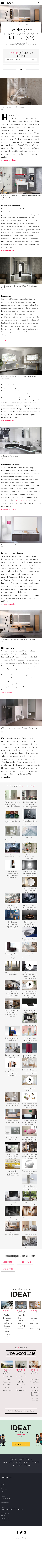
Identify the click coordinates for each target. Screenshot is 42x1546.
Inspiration (21, 1312)
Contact (35, 1462)
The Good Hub (5, 1518)
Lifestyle (17, 24)
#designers (7, 1262)
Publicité (26, 1462)
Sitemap (27, 1465)
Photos (3, 1496)
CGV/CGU (29, 1459)
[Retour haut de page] (39, 1468)
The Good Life (5, 1513)
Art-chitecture (5, 1489)
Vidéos (3, 1494)
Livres (2, 1507)
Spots (7, 1312)
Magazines (4, 1505)
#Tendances (8, 1269)
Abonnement (17, 1465)
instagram (25, 1532)
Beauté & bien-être (7, 1372)
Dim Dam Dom (5, 1520)
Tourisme (3, 1486)
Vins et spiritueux (21, 1372)
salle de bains (21, 500)
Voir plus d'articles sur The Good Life (21, 1411)
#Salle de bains (25, 1262)
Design (3, 1484)
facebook (17, 1532)
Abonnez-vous (21, 1444)
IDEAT (3, 1516)
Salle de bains (21, 54)
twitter (21, 1532)
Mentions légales (17, 1459)
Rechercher (39, 3)
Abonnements (5, 1502)
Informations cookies (12, 1462)
